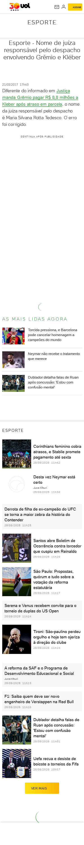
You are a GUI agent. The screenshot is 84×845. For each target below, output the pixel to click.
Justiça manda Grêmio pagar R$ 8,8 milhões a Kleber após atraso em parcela (40, 97)
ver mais (39, 788)
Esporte (42, 22)
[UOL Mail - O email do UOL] (57, 7)
